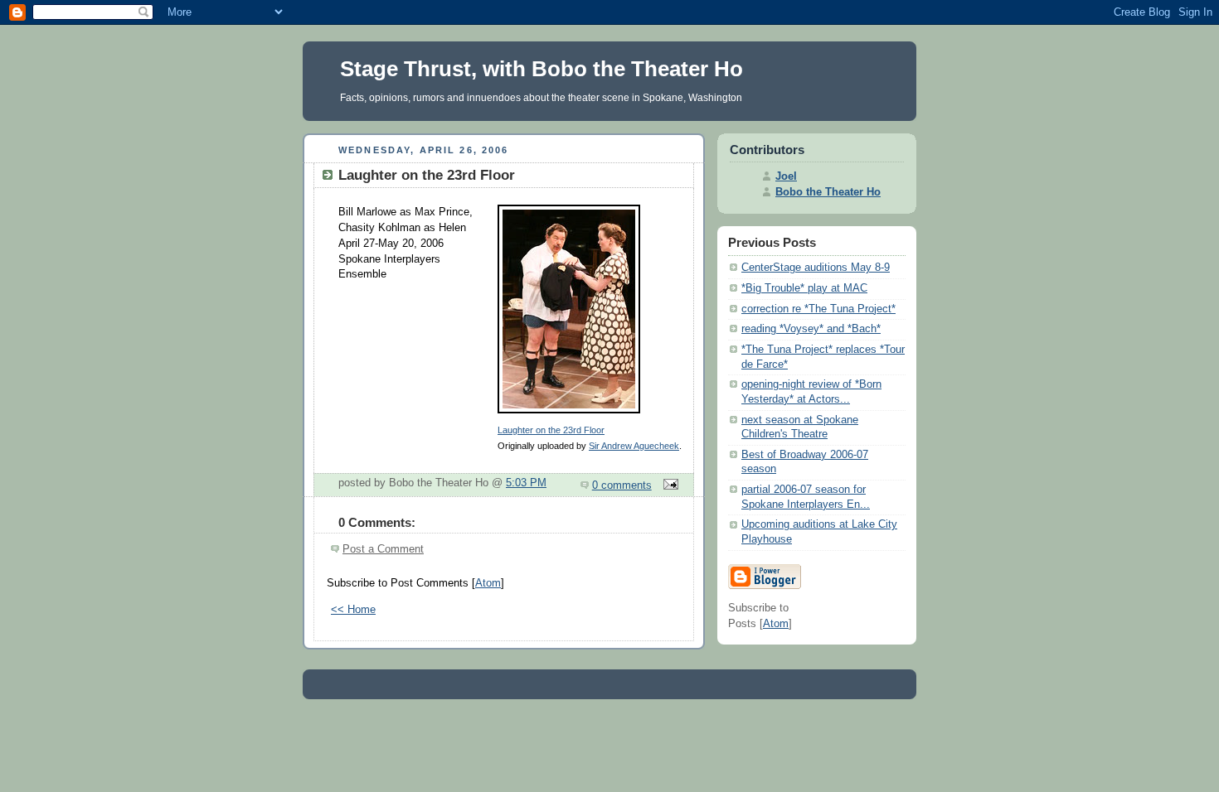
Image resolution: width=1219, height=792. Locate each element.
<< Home (353, 610)
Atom (488, 583)
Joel (786, 176)
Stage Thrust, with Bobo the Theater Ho (541, 68)
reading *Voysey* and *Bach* (811, 329)
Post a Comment (383, 549)
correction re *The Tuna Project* (818, 309)
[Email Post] (668, 485)
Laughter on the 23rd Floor (551, 430)
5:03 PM (526, 483)
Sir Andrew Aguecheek (634, 446)
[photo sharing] (569, 414)
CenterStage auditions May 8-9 (815, 267)
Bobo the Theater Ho (828, 192)
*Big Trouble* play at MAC (804, 288)
